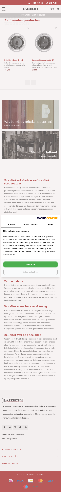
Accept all (30, 264)
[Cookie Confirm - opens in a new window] (47, 218)
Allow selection (30, 272)
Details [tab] (50, 224)
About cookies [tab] (30, 224)
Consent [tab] (11, 224)
